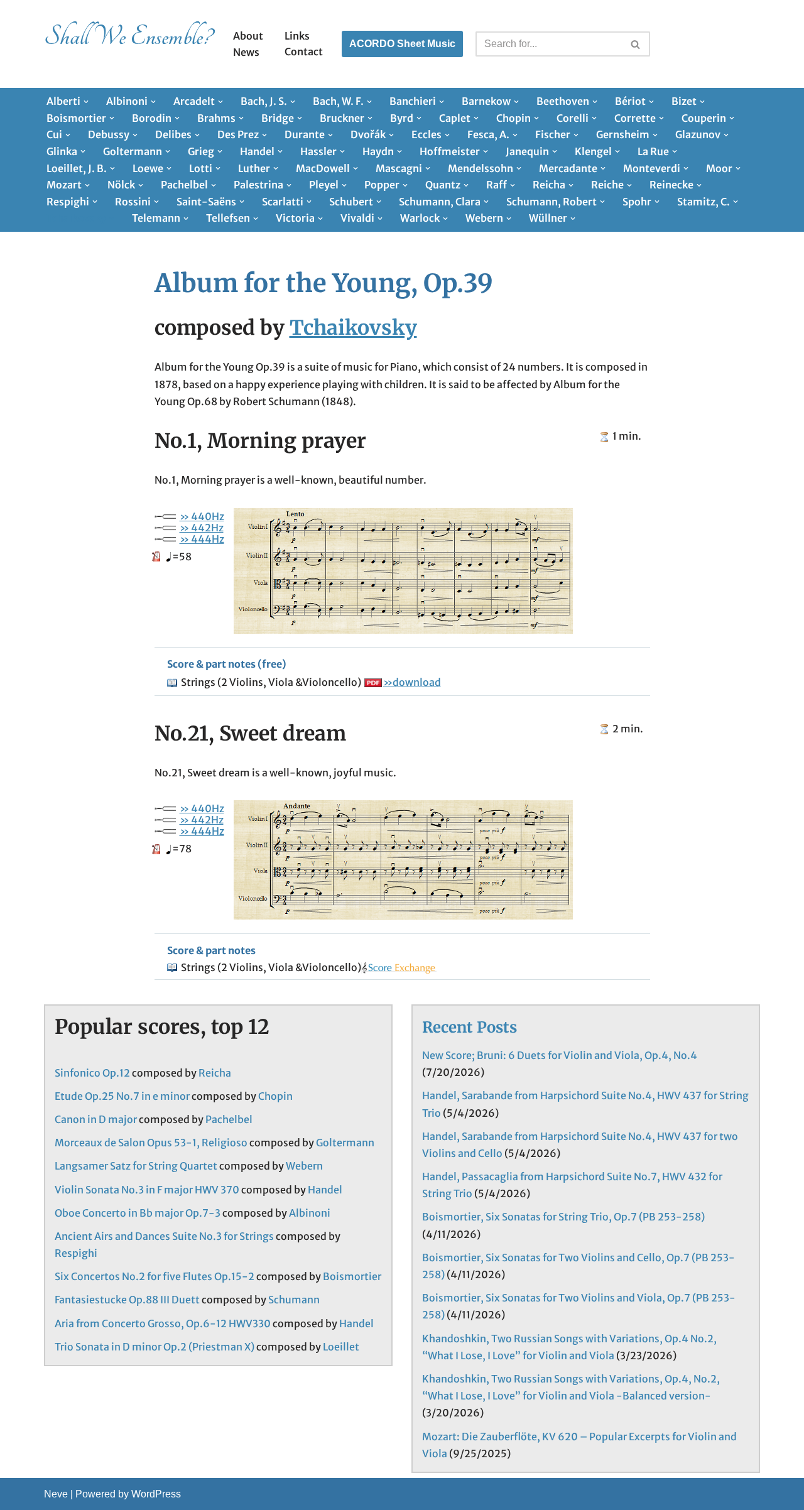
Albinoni (309, 1213)
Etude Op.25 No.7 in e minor (122, 1096)
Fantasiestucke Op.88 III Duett (127, 1299)
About (248, 36)
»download (412, 682)
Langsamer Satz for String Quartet (136, 1166)
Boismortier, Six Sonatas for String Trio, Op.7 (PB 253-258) (563, 1216)
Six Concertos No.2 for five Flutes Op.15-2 (154, 1276)
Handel (325, 1189)
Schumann (294, 1299)
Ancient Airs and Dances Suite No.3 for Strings (164, 1236)
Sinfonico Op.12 (92, 1073)
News (246, 52)
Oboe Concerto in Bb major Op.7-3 (137, 1213)
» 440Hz (202, 516)
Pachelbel (229, 1119)
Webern (304, 1166)
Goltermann (345, 1142)
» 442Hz (202, 527)
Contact (304, 51)
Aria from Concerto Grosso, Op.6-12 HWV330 (163, 1323)
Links (297, 36)
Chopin (275, 1096)
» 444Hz (202, 539)
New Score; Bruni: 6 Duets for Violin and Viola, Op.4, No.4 (559, 1055)
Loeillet (341, 1346)
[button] (86, 101)
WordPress (156, 1494)
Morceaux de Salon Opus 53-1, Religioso (151, 1142)
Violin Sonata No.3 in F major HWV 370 (147, 1189)
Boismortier (352, 1276)
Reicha (214, 1073)
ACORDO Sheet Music (402, 43)
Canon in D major (96, 1119)
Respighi (76, 1253)
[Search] (636, 44)
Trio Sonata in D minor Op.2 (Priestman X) (154, 1346)
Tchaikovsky (353, 327)
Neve (56, 1494)
